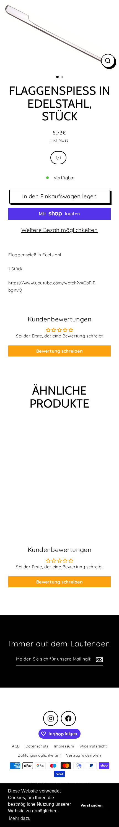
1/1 (58, 157)
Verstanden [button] (92, 805)
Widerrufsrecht (93, 746)
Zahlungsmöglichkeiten (39, 755)
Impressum (64, 746)
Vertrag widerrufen (83, 755)
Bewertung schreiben (59, 351)
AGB (16, 746)
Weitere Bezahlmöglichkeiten (59, 229)
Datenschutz (37, 746)
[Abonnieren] (98, 659)
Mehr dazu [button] (19, 818)
